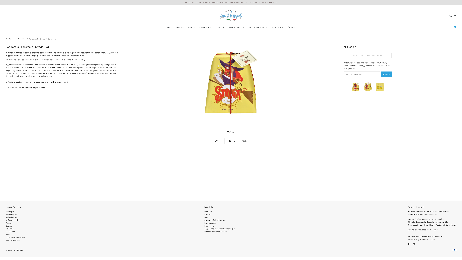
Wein (8, 234)
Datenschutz (210, 223)
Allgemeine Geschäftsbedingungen (219, 229)
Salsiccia (10, 229)
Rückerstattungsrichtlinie (215, 232)
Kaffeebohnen (12, 217)
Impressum (209, 226)
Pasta (8, 223)
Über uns (208, 211)
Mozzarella (10, 232)
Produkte (21, 39)
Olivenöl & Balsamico (15, 237)
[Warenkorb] (455, 27)
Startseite (10, 39)
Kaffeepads (10, 211)
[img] (451, 15)
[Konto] (455, 15)
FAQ (206, 217)
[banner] (231, 15)
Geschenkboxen (13, 240)
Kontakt (208, 214)
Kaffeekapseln (12, 214)
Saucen (9, 226)
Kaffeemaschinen (13, 220)
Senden (386, 74)
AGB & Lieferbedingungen (215, 220)
